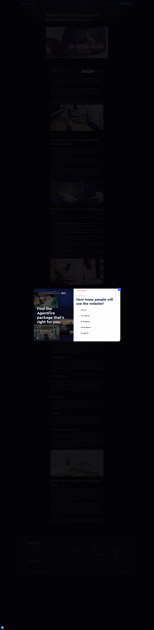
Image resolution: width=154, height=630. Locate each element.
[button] (119, 289)
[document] (77, 315)
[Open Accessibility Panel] (2, 627)
